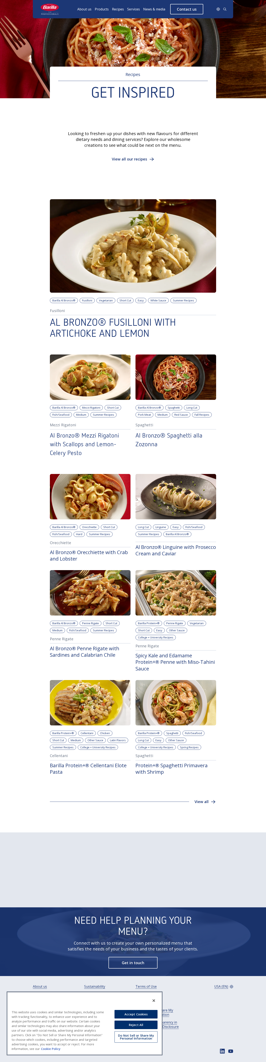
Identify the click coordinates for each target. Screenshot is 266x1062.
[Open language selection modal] (218, 9)
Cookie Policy (50, 1049)
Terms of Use (146, 986)
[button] (186, 9)
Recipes (118, 9)
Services (133, 9)
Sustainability (94, 986)
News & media (154, 9)
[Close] (153, 1000)
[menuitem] (86, 9)
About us (84, 9)
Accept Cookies (136, 1014)
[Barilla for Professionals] (49, 9)
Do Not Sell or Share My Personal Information (136, 1037)
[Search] (225, 9)
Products (102, 9)
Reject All (136, 1025)
